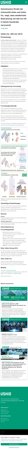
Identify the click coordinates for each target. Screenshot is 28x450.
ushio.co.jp (13, 264)
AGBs (2, 434)
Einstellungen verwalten (14, 447)
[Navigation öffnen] (25, 2)
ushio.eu (8, 255)
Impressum (3, 431)
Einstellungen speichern (14, 444)
